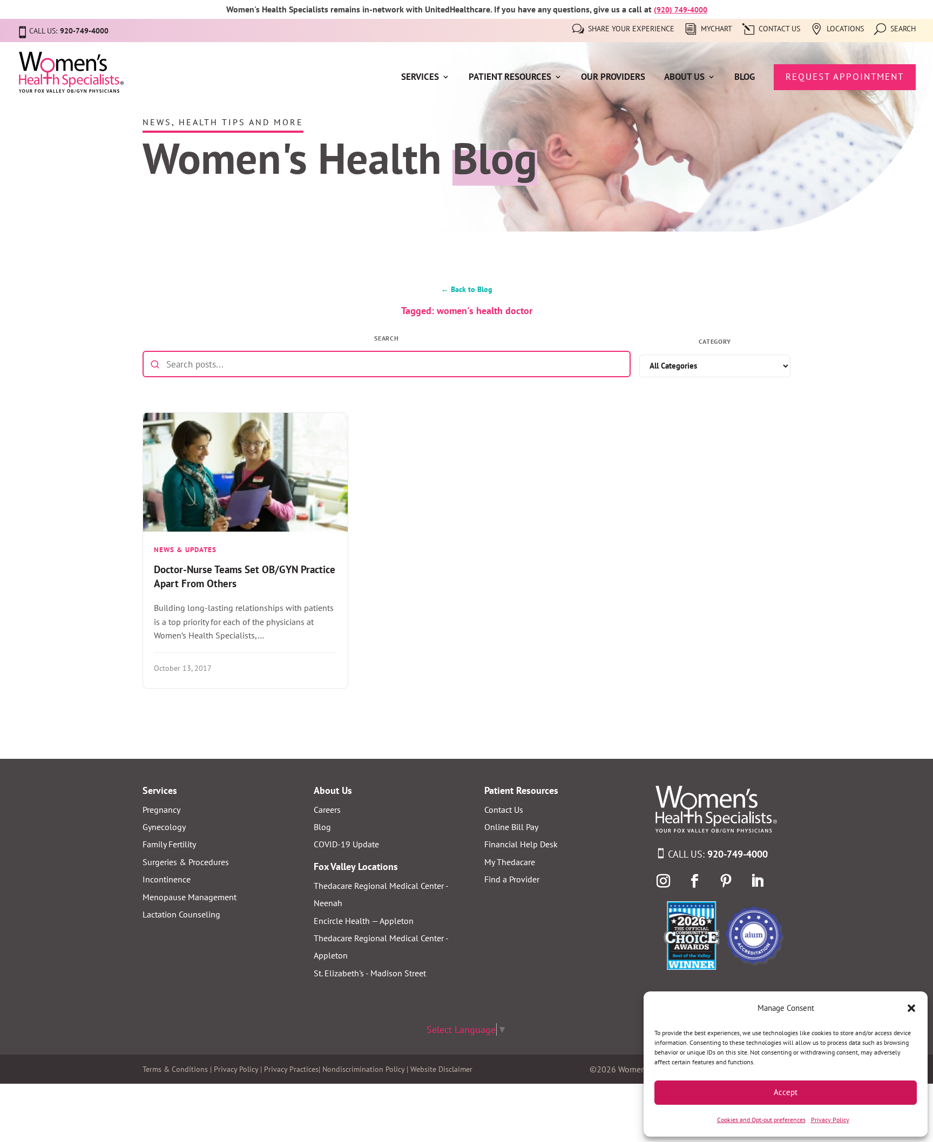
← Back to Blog (466, 289)
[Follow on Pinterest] (726, 881)
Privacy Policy (830, 1120)
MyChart (716, 29)
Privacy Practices (291, 1069)
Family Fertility (169, 844)
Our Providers (613, 78)
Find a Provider (511, 879)
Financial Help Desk (521, 844)
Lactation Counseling (181, 914)
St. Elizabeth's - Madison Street (370, 973)
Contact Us (779, 29)
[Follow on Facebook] (694, 881)
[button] (911, 1008)
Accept (785, 1092)
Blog (744, 78)
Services (420, 78)
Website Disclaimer (441, 1069)
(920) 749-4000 (680, 10)
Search (903, 29)
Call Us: (718, 854)
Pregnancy (161, 809)
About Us (684, 78)
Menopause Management (189, 897)
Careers (327, 809)
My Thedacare (509, 862)
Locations (845, 29)
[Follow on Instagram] (663, 881)
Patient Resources (510, 78)
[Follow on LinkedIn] (757, 881)
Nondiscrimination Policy (363, 1069)
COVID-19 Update (346, 844)
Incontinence (167, 879)
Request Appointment (845, 77)
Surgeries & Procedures (186, 862)
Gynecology (164, 826)
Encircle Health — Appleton (364, 920)
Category (715, 341)
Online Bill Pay (511, 826)
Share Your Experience (631, 29)
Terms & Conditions (175, 1069)
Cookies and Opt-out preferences (761, 1120)
